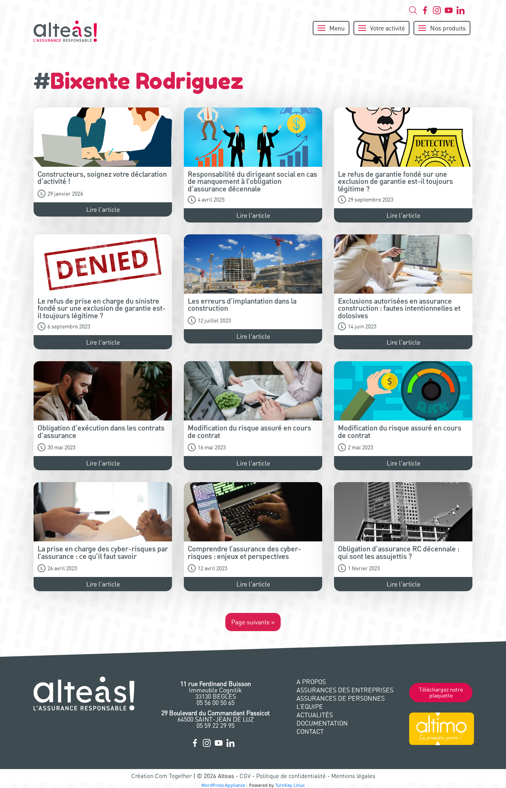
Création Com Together (161, 776)
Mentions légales (353, 776)
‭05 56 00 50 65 (215, 702)
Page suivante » (253, 622)
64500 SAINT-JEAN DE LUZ (215, 716)
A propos (311, 682)
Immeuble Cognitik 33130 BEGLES (215, 690)
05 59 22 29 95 (215, 725)
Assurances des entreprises (344, 690)
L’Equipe (309, 707)
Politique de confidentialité (291, 776)
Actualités (314, 715)
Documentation (322, 723)
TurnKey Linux (290, 785)
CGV (245, 776)
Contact (310, 731)
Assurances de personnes (340, 698)
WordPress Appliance (223, 785)
